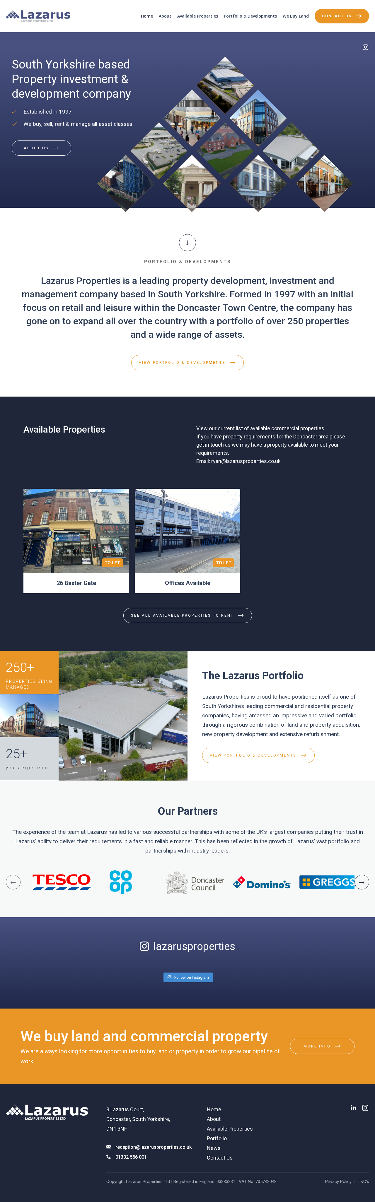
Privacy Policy (338, 1181)
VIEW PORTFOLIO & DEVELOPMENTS (182, 362)
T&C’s (363, 1181)
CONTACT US (337, 16)
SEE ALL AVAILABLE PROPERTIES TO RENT (182, 615)
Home (147, 16)
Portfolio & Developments (250, 16)
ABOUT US (36, 148)
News (214, 1148)
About (165, 16)
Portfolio (217, 1138)
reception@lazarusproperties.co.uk (153, 1147)
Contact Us (220, 1158)
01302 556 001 (131, 1157)
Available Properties (197, 16)
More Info (317, 1046)
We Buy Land (296, 16)
